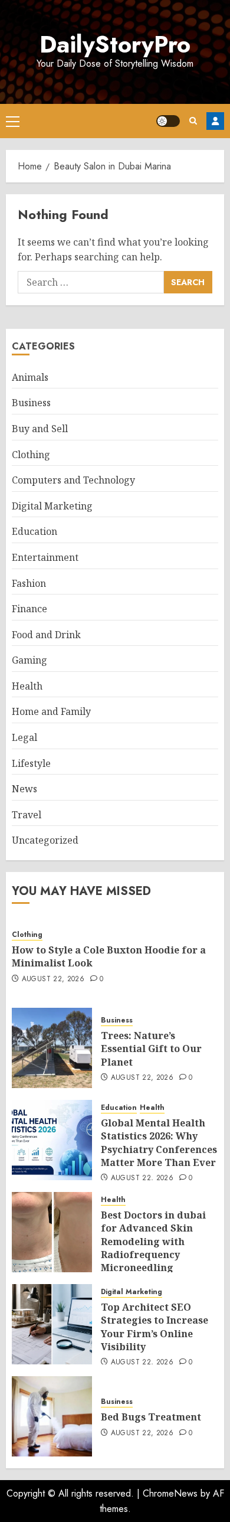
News (24, 788)
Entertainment (45, 557)
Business (31, 402)
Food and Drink (46, 634)
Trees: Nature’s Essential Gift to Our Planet (151, 1049)
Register (215, 121)
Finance (29, 608)
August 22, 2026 (53, 979)
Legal (24, 737)
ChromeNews (170, 1493)
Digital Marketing (52, 505)
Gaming (29, 660)
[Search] (193, 120)
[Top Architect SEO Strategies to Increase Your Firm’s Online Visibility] (52, 1324)
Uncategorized (45, 840)
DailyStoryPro (115, 44)
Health (27, 686)
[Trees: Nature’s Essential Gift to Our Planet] (52, 1048)
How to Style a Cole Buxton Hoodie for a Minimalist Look (109, 956)
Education (34, 531)
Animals (30, 377)
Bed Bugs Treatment (151, 1416)
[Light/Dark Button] (168, 121)
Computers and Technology (73, 479)
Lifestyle (31, 763)
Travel (26, 814)
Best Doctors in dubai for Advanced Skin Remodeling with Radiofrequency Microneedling (153, 1242)
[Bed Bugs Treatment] (52, 1416)
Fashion (29, 583)
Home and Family (51, 711)
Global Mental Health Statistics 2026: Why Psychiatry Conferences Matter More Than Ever (159, 1142)
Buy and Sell (40, 428)
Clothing (31, 454)
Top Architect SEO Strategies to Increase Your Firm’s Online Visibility (154, 1327)
